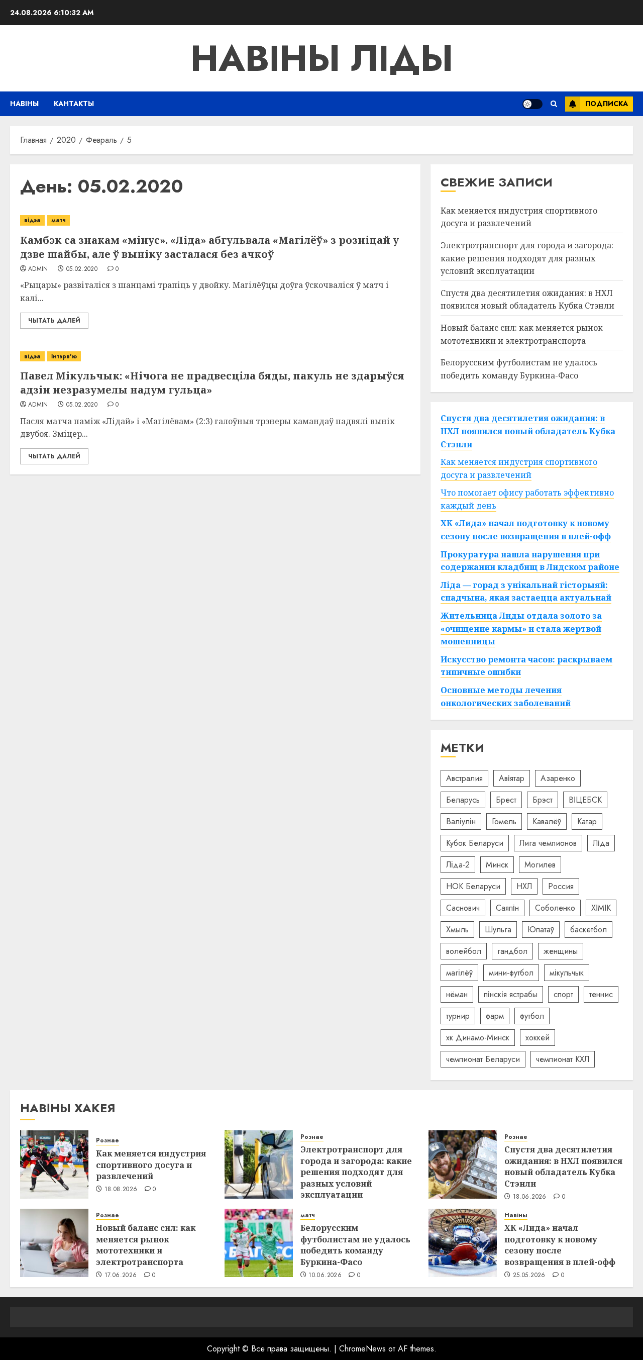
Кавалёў (546, 821)
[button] (554, 104)
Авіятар (511, 778)
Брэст (542, 800)
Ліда (601, 843)
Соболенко (555, 908)
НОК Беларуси (473, 886)
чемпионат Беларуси (483, 1059)
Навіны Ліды (321, 58)
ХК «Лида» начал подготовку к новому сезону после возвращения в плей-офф (559, 1244)
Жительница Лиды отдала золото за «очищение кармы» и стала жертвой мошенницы (521, 628)
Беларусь (463, 800)
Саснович (463, 908)
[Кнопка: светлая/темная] (532, 104)
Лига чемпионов (548, 843)
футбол (532, 1016)
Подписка (606, 104)
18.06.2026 (530, 1197)
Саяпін (507, 908)
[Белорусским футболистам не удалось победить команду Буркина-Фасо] (259, 1243)
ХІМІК (601, 908)
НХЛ (524, 886)
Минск (497, 864)
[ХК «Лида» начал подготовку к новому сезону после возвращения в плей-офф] (462, 1243)
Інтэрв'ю (64, 356)
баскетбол (588, 929)
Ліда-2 (458, 864)
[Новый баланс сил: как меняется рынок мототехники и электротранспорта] (54, 1243)
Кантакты (74, 104)
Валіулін (461, 821)
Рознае (107, 1140)
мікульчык (567, 973)
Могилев (540, 864)
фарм (495, 1016)
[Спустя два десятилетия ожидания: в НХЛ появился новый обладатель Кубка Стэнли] (462, 1164)
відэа (32, 220)
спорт (563, 994)
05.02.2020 (82, 269)
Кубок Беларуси (474, 843)
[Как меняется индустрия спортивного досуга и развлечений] (54, 1164)
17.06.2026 (120, 1276)
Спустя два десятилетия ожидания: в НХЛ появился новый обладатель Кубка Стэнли (527, 299)
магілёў (459, 973)
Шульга (498, 929)
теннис (601, 994)
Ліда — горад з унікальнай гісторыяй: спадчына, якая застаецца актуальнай (526, 591)
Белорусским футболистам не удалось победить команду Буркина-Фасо (355, 1244)
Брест (506, 800)
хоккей (537, 1037)
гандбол (512, 951)
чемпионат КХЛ (562, 1059)
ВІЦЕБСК (585, 800)
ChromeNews (362, 1348)
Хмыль (457, 929)
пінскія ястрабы (511, 994)
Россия (561, 886)
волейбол (463, 951)
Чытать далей (54, 320)
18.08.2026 (121, 1190)
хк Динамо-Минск (477, 1037)
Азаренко (558, 778)
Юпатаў (540, 929)
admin (38, 269)
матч (58, 220)
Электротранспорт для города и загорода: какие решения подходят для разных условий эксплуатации (527, 258)
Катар (587, 821)
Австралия (464, 778)
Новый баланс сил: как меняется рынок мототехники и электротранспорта (145, 1244)
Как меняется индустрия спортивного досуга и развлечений (519, 217)
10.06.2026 (325, 1276)
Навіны (24, 104)
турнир (458, 1016)
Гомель (504, 821)
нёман (457, 994)
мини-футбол (511, 973)
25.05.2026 (529, 1276)
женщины (561, 951)
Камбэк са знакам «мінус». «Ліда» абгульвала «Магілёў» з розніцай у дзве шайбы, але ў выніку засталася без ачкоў (209, 247)
